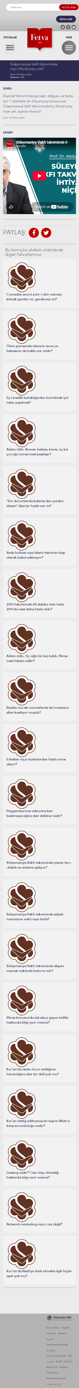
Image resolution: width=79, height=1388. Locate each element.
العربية (49, 1339)
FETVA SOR (66, 19)
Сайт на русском (55, 1356)
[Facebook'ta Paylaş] (34, 233)
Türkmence (52, 1373)
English (65, 1328)
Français (51, 1333)
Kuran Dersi (53, 1328)
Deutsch (62, 1333)
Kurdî (59, 1361)
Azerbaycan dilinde (57, 1345)
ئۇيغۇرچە (50, 1350)
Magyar (64, 1367)
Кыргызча (52, 1367)
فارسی (50, 1361)
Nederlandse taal (55, 1378)
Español (68, 1361)
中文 (69, 1356)
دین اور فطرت (53, 1384)
